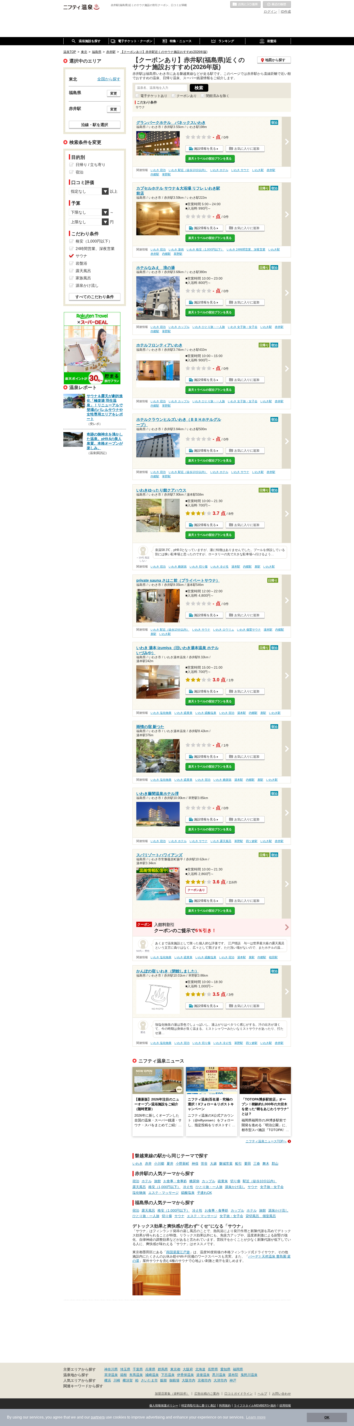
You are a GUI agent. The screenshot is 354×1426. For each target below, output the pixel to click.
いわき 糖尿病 (178, 566)
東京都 (175, 1369)
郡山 (275, 1163)
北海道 (200, 1369)
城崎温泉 (152, 1375)
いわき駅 (258, 170)
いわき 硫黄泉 (183, 713)
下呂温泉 (168, 1375)
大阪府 (188, 1369)
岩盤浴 (81, 263)
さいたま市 (149, 1380)
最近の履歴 (277, 4)
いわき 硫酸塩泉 (205, 713)
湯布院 (233, 1375)
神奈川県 (111, 1369)
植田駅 (273, 957)
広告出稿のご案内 (206, 1393)
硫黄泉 (223, 1181)
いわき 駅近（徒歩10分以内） (188, 170)
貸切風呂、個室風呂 (261, 1216)
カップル (208, 1181)
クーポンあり (187, 96)
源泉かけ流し (235, 1187)
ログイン (270, 11)
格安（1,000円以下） (164, 1187)
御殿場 (174, 1380)
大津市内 (220, 1380)
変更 (113, 93)
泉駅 (257, 566)
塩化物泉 (139, 1193)
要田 (247, 1163)
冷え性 (188, 1187)
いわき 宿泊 (158, 170)
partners (98, 1417)
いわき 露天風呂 (220, 841)
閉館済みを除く (217, 96)
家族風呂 (83, 278)
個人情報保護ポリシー (163, 1405)
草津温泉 (111, 1375)
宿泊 (135, 1181)
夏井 (170, 1163)
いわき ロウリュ (223, 629)
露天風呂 (139, 1187)
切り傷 (235, 1181)
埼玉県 (125, 1369)
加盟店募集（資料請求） (172, 1393)
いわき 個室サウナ (249, 629)
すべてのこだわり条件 (94, 297)
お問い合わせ (281, 1393)
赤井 (148, 1163)
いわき (137, 1163)
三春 (256, 1163)
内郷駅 (155, 174)
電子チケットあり (153, 96)
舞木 (265, 1163)
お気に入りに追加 (246, 148)
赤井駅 (271, 170)
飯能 (163, 1380)
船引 (238, 1163)
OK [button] (326, 1417)
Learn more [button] (256, 1417)
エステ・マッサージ (163, 1193)
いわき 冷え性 (219, 566)
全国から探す (108, 79)
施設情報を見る (205, 148)
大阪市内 (188, 1380)
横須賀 (128, 1380)
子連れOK (204, 1193)
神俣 (195, 1163)
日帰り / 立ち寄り (90, 165)
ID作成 (286, 11)
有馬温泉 (136, 1375)
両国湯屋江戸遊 (178, 1252)
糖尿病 (194, 1181)
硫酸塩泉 (188, 1193)
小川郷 (159, 1163)
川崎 (116, 1380)
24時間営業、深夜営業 (95, 249)
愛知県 (225, 1369)
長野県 (213, 1369)
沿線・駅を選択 (94, 124)
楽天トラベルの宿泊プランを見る (210, 158)
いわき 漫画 (176, 249)
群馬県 (163, 1369)
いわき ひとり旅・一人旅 (208, 327)
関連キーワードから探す (83, 1386)
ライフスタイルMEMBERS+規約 (255, 1405)
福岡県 (238, 1369)
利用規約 (225, 1405)
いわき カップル (179, 327)
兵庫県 (150, 1369)
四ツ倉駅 (251, 841)
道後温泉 (203, 1375)
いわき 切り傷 (199, 566)
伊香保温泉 (185, 1375)
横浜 (107, 1380)
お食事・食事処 (175, 1181)
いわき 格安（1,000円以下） (205, 249)
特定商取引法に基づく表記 (198, 1405)
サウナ (253, 1187)
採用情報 (285, 1405)
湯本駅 (235, 566)
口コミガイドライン (238, 1393)
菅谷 (204, 1163)
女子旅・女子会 (272, 1187)
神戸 (232, 1380)
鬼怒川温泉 (249, 1375)
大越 (213, 1163)
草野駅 (166, 174)
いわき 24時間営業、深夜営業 (246, 249)
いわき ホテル (219, 170)
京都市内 (204, 1380)
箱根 (123, 1375)
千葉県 (138, 1369)
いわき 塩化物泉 (161, 713)
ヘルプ (262, 1393)
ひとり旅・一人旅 (209, 1187)
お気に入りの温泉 (245, 4)
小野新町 (182, 1163)
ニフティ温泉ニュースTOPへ (266, 1141)
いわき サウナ (240, 170)
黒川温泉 (219, 1375)
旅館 (157, 1181)
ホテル (147, 1181)
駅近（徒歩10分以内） (260, 1181)
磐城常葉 (226, 1163)
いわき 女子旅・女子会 (242, 327)
